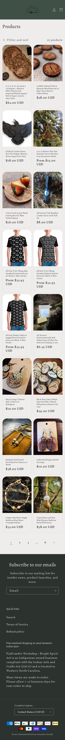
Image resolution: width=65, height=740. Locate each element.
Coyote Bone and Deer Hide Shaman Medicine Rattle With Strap (46, 520)
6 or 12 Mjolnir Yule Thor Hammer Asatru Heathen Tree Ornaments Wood (47, 154)
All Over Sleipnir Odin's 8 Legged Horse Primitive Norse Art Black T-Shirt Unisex (16, 339)
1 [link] (11, 542)
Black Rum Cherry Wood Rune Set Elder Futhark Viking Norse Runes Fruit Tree (47, 403)
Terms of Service (17, 624)
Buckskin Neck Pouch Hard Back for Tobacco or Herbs (16, 462)
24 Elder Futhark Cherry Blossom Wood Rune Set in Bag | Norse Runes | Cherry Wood (48, 90)
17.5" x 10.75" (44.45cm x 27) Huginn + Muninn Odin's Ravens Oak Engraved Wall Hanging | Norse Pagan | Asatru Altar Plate (16, 92)
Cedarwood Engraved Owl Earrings (48, 461)
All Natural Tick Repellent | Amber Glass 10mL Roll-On (48, 215)
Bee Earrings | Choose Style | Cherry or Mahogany (15, 402)
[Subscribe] (55, 590)
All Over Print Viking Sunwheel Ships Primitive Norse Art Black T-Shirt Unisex (47, 275)
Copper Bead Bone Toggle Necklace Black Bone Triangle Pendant (16, 520)
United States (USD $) (31, 712)
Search (10, 617)
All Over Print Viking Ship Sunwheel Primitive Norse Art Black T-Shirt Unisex (17, 273)
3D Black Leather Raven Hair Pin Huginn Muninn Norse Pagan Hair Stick (16, 154)
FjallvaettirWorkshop (27, 734)
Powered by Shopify (45, 734)
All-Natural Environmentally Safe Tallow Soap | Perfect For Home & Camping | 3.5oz (47, 339)
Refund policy (15, 631)
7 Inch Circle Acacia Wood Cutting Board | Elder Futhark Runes (17, 215)
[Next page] (53, 542)
